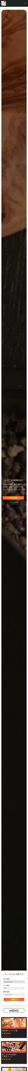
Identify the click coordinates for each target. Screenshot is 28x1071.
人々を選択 (6, 985)
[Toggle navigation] (25, 3)
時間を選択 (6, 992)
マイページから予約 (11, 498)
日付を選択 (6, 979)
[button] (14, 988)
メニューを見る (14, 502)
